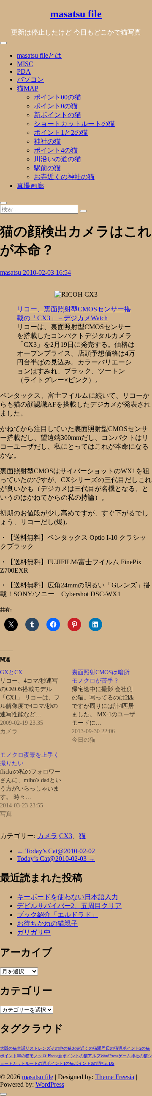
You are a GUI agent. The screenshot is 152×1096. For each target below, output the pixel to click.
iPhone (52, 1055)
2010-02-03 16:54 (47, 272)
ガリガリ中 (34, 932)
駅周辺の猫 (107, 1048)
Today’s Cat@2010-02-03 (56, 858)
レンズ (44, 1048)
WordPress (109, 1055)
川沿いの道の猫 (57, 159)
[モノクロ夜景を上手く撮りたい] (36, 784)
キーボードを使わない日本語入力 (67, 896)
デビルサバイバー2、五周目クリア (69, 905)
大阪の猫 (8, 1048)
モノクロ (38, 1055)
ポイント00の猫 (57, 97)
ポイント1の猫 (60, 1063)
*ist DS (107, 1063)
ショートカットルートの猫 (74, 123)
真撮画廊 (30, 185)
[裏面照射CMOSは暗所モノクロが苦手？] (108, 706)
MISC (25, 63)
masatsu (11, 272)
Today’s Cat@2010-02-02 (56, 851)
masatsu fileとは (39, 55)
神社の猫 (47, 141)
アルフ (94, 1055)
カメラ (47, 835)
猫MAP (27, 88)
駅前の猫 (47, 168)
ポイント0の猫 (56, 106)
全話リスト (27, 1048)
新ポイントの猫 (57, 114)
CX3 (65, 835)
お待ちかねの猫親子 (47, 923)
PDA (24, 71)
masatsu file (76, 13)
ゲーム (124, 1055)
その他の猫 (61, 1048)
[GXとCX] (36, 702)
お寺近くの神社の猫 (64, 176)
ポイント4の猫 (56, 150)
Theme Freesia (114, 1076)
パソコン (30, 79)
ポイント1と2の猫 (61, 132)
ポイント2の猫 (136, 1048)
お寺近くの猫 (84, 1048)
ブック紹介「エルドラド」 (57, 914)
